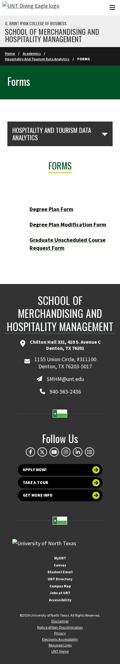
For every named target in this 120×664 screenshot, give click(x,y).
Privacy (60, 633)
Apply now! (35, 469)
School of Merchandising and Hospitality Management (52, 35)
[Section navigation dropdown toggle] (105, 133)
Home (10, 53)
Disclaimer (60, 621)
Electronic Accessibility (60, 639)
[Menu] (112, 7)
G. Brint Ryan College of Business (35, 23)
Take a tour (35, 482)
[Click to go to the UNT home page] (30, 8)
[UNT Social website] (89, 452)
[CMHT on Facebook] (30, 452)
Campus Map (60, 586)
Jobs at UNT (60, 592)
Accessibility (60, 600)
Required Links (60, 645)
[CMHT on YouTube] (54, 452)
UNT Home (60, 651)
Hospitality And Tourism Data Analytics (37, 59)
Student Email (60, 572)
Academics (32, 53)
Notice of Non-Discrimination (60, 627)
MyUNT (60, 558)
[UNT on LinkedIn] (77, 452)
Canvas (60, 565)
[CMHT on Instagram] (65, 452)
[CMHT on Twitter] (42, 452)
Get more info (38, 495)
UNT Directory (60, 579)
